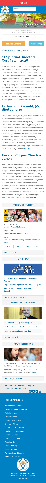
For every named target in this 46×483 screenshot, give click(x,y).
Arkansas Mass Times (13, 406)
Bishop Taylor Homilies (23, 302)
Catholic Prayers (11, 413)
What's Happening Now (15, 50)
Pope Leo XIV (10, 442)
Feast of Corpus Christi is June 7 (21, 157)
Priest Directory (11, 449)
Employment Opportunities (15, 431)
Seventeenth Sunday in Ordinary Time (19, 323)
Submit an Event (9, 252)
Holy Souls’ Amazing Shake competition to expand (22, 285)
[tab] (23, 36)
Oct (28, 247)
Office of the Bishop (12, 438)
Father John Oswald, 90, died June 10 (21, 107)
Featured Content (13, 43)
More (30, 99)
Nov (37, 247)
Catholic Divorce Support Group (15, 233)
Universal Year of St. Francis (14, 227)
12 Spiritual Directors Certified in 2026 (18, 58)
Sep (18, 247)
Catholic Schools (11, 417)
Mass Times (36, 43)
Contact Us (11, 385)
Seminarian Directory (13, 456)
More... (28, 366)
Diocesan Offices (11, 424)
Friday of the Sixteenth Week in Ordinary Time (22, 327)
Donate (23, 2)
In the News (23, 259)
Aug (8, 247)
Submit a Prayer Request (12, 379)
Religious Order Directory (14, 453)
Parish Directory (11, 446)
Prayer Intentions (23, 344)
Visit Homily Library (10, 337)
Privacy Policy (25, 385)
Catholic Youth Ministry (13, 420)
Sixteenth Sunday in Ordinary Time (18, 331)
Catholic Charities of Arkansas (16, 409)
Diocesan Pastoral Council (15, 427)
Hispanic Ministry (11, 435)
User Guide (21, 388)
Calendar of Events (23, 205)
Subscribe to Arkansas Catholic (14, 298)
